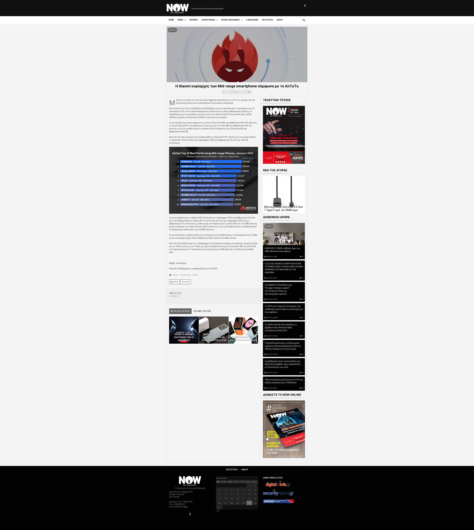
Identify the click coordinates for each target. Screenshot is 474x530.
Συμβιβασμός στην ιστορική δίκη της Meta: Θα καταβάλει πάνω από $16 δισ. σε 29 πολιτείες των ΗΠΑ (283, 364)
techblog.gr (181, 263)
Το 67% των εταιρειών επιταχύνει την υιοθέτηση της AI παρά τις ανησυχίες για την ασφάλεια (284, 309)
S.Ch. (226, 92)
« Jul (217, 510)
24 (219, 503)
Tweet (175, 282)
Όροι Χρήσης (174, 497)
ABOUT (280, 20)
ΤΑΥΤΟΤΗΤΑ (267, 20)
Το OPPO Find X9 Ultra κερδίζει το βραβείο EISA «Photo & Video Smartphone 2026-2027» (281, 327)
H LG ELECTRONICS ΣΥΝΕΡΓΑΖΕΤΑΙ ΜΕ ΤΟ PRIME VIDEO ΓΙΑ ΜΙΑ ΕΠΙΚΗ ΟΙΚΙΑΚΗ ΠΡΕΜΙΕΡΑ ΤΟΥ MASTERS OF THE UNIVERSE (284, 268)
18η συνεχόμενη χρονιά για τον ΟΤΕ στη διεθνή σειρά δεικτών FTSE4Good (284, 381)
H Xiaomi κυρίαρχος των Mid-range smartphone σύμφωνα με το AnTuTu (237, 86)
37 (302, 278)
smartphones (185, 275)
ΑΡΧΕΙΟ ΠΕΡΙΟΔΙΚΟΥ (230, 20)
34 (302, 299)
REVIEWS (194, 20)
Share (186, 282)
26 (302, 354)
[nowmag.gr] (178, 8)
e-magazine (252, 20)
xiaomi (195, 275)
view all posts (174, 296)
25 (302, 372)
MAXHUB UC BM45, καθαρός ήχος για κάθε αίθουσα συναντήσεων (282, 249)
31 (302, 336)
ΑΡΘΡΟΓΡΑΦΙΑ (208, 20)
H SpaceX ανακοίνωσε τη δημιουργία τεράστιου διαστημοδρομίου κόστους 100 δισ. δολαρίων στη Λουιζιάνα (283, 346)
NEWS (180, 20)
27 (238, 503)
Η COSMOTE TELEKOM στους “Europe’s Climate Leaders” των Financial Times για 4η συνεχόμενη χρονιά (278, 289)
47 (302, 256)
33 (302, 317)
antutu (175, 275)
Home (171, 20)
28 (244, 503)
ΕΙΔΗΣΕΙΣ (172, 30)
